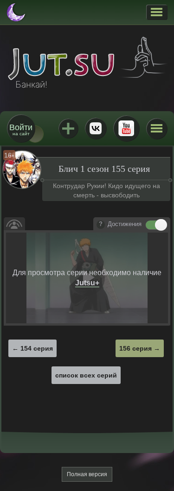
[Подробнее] (101, 224)
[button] (156, 12)
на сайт (20, 129)
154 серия (36, 348)
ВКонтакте (95, 128)
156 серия (135, 348)
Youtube (126, 128)
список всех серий (86, 375)
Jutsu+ (68, 128)
